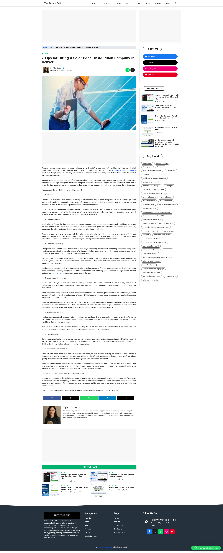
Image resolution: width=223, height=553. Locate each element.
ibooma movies (148, 223)
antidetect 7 (147, 174)
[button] (175, 3)
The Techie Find (52, 3)
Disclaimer (118, 529)
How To (88, 518)
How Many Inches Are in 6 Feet (122, 487)
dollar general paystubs (167, 204)
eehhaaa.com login (149, 208)
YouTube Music (91, 536)
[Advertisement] (89, 26)
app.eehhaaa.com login (151, 186)
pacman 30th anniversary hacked (154, 242)
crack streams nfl (166, 201)
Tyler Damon (57, 68)
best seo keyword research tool (154, 193)
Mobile (158, 3)
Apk (93, 3)
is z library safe (169, 231)
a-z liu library (170, 170)
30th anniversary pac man (152, 170)
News (168, 3)
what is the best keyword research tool (156, 257)
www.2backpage (149, 265)
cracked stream (166, 197)
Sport (148, 3)
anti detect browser (150, 182)
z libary (156, 280)
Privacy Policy (119, 532)
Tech (128, 3)
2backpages (147, 167)
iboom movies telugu (166, 223)
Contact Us (118, 525)
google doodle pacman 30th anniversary (157, 212)
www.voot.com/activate (151, 272)
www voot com (170, 276)
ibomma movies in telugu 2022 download (157, 216)
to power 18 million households (124, 170)
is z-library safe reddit (150, 231)
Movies (118, 3)
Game (87, 532)
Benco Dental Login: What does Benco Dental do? (74, 488)
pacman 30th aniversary (151, 238)
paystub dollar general (151, 246)
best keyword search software (153, 189)
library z (146, 235)
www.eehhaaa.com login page (153, 269)
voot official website (150, 253)
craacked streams (149, 197)
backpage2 (169, 186)
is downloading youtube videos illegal (156, 227)
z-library (146, 280)
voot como (168, 250)
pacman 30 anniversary (162, 235)
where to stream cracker (151, 261)
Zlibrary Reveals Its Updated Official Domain (121, 476)
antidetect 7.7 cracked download (154, 178)
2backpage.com (162, 163)
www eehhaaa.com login (151, 276)
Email (105, 3)
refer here (58, 273)
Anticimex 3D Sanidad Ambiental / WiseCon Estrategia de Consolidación (167, 142)
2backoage (147, 163)
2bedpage (160, 167)
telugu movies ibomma (151, 250)
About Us (117, 522)
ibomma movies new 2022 (152, 219)
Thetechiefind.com (105, 547)
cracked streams (149, 201)
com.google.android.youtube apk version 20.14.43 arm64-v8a (73, 477)
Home (45, 47)
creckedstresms (148, 204)
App (139, 3)
